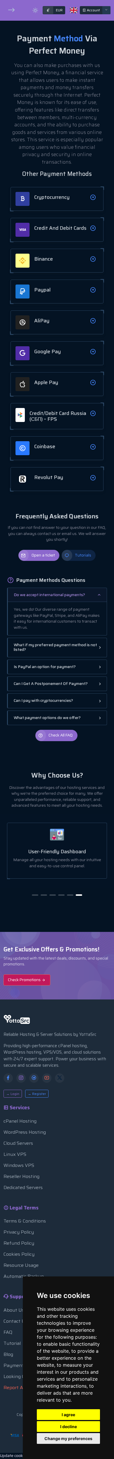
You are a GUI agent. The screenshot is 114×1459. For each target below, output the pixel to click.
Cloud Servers (18, 1143)
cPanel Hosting (20, 1121)
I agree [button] (68, 1414)
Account (93, 10)
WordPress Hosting (25, 1132)
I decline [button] (68, 1426)
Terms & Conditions (25, 1221)
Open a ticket (43, 555)
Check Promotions (25, 980)
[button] (35, 895)
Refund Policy (19, 1243)
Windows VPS (19, 1165)
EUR (54, 10)
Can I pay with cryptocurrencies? (43, 700)
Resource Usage (21, 1265)
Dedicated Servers (23, 1187)
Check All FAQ (61, 735)
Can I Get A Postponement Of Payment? (51, 684)
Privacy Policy (19, 1232)
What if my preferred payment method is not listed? (55, 647)
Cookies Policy (19, 1254)
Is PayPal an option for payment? (45, 667)
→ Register (37, 1093)
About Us (14, 1310)
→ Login (12, 1093)
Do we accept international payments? (49, 595)
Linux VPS (15, 1154)
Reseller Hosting (21, 1176)
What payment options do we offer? (47, 718)
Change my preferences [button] (68, 1438)
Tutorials (83, 555)
